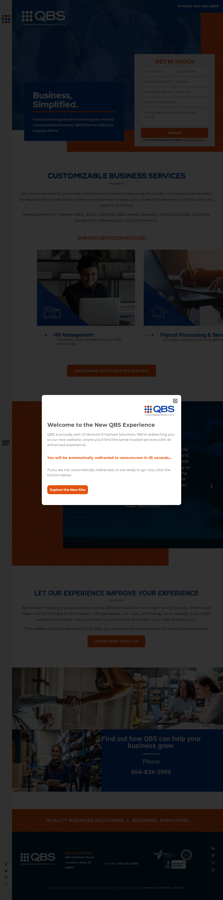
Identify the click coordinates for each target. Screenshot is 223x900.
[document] (111, 450)
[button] (175, 401)
